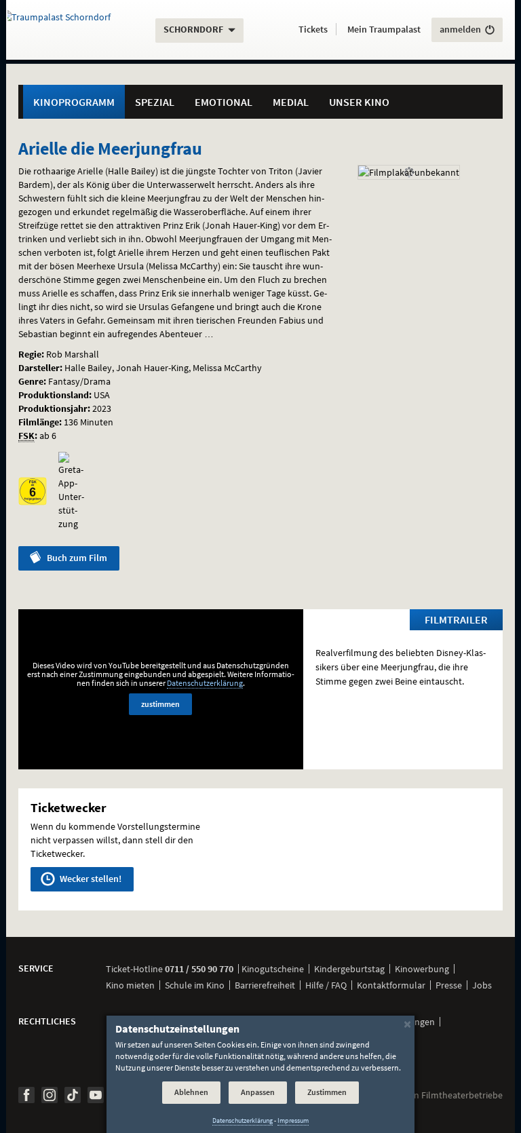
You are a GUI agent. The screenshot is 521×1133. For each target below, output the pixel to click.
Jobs (482, 985)
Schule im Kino (195, 985)
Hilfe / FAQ (326, 985)
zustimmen (160, 704)
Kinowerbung (422, 969)
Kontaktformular (391, 985)
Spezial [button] (154, 102)
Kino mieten (130, 985)
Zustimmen (327, 1092)
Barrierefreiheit (265, 985)
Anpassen (258, 1092)
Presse (449, 985)
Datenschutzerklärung (205, 683)
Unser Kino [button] (359, 102)
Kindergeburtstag (349, 969)
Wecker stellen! (89, 878)
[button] (313, 30)
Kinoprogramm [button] (74, 102)
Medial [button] (291, 102)
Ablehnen (191, 1092)
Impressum (293, 1120)
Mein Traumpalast (384, 29)
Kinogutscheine (273, 969)
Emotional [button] (223, 102)
